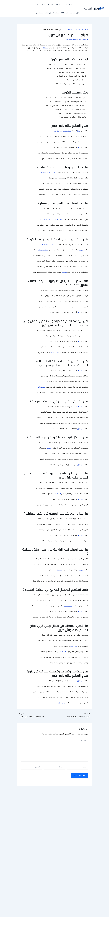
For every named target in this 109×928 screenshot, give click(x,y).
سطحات (54, 353)
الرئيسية (77, 4)
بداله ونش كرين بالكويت (62, 131)
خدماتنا (69, 4)
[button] (65, 4)
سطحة (45, 48)
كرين (78, 131)
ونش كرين (80, 250)
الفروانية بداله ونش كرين (49, 173)
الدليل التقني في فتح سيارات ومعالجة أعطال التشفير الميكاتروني (57, 12)
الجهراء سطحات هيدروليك (48, 245)
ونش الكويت (91, 8)
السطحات (41, 387)
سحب (86, 330)
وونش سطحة (69, 606)
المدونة (77, 30)
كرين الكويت (69, 30)
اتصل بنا (42, 4)
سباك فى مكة (43, 250)
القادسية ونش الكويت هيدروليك (51, 220)
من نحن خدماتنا (55, 4)
